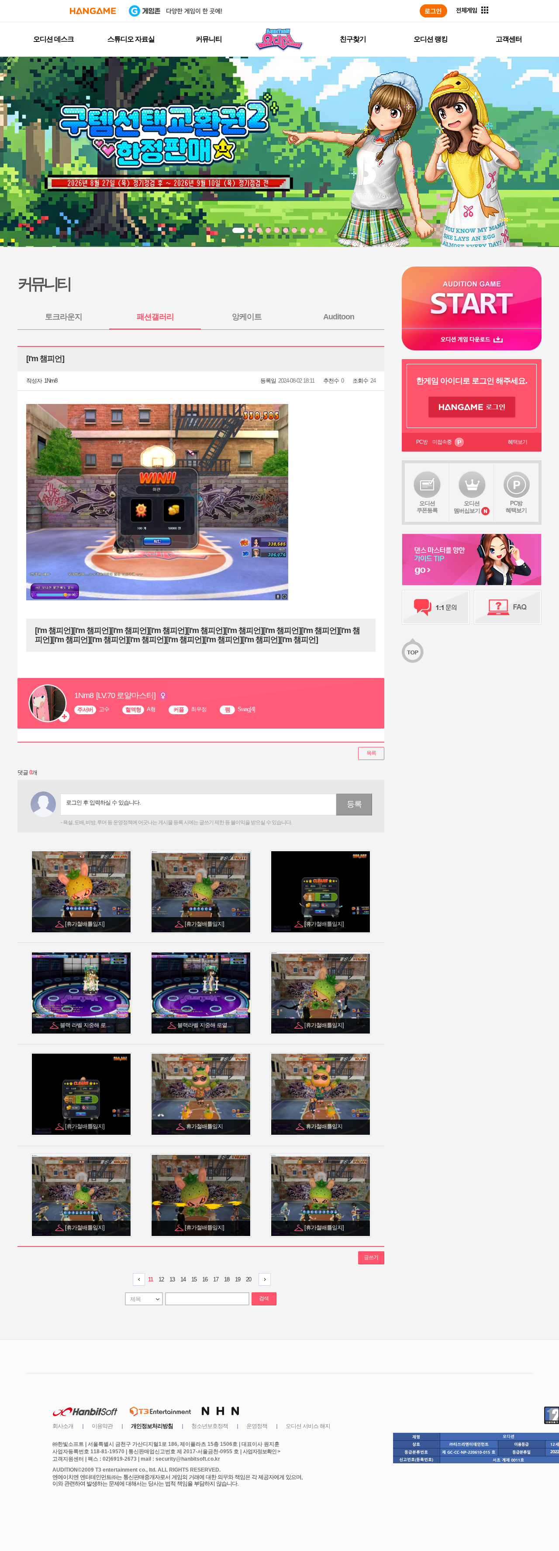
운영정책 (256, 1426)
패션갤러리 (155, 316)
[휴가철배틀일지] (85, 924)
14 (183, 1279)
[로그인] (433, 10)
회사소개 (62, 1426)
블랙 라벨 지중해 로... (85, 1025)
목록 (371, 753)
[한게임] (93, 10)
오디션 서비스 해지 (308, 1426)
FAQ (508, 607)
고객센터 (509, 39)
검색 (264, 1298)
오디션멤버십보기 (467, 507)
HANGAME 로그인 (471, 407)
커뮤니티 (209, 39)
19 (237, 1279)
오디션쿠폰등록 (427, 507)
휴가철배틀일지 (205, 1126)
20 (248, 1279)
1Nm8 (50, 380)
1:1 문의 (435, 607)
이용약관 (102, 1426)
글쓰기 (371, 1257)
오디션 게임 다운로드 (472, 339)
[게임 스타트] (472, 297)
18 (226, 1279)
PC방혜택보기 (516, 507)
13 (172, 1279)
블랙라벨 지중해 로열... (204, 1025)
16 (204, 1279)
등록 (354, 804)
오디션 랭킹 (431, 39)
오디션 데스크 (53, 39)
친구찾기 (353, 39)
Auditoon (338, 316)
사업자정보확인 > (261, 1451)
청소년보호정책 (209, 1426)
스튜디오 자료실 (131, 39)
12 (161, 1279)
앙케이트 (247, 316)
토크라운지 (63, 316)
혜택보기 (517, 442)
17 (215, 1279)
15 (194, 1279)
